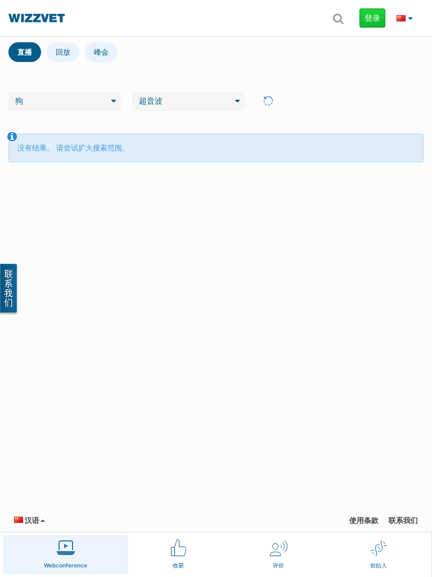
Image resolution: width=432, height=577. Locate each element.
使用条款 (364, 520)
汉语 (31, 520)
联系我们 (403, 520)
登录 (372, 18)
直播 (24, 51)
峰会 (101, 51)
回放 (63, 51)
